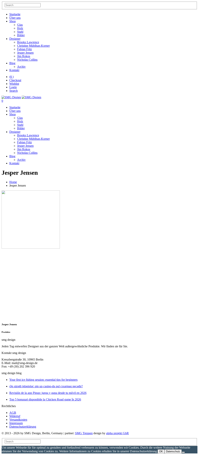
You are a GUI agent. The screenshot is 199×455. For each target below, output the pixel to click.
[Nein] (183, 452)
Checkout (15, 80)
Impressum (16, 423)
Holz (20, 28)
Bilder (21, 35)
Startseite (14, 14)
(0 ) (11, 76)
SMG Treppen (84, 433)
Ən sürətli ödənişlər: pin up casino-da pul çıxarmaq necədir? (46, 386)
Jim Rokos (23, 56)
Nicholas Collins (27, 59)
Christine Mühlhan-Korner (33, 45)
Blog (12, 63)
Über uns (15, 17)
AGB (12, 412)
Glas (20, 24)
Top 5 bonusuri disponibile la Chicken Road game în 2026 (45, 399)
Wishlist (14, 83)
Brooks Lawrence (28, 42)
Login (13, 87)
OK (161, 451)
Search (13, 90)
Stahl (20, 31)
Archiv (21, 66)
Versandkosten (18, 419)
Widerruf (14, 416)
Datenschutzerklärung (22, 426)
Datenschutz (173, 451)
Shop (12, 21)
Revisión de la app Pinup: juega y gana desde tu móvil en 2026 (47, 392)
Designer (14, 38)
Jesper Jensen (25, 52)
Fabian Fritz (24, 49)
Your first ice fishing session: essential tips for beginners (43, 379)
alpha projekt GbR (117, 433)
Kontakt (14, 70)
